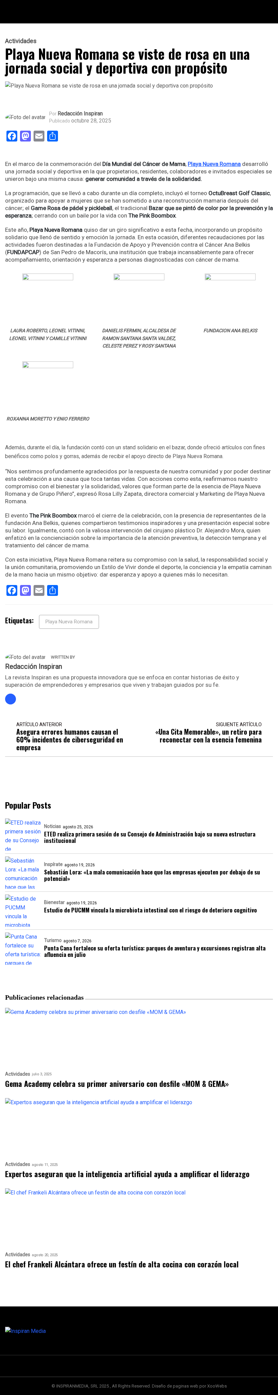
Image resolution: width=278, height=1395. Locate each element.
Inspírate (53, 864)
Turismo (53, 940)
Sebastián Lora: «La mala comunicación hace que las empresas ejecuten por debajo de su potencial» (152, 875)
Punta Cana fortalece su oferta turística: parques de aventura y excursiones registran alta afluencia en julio (154, 951)
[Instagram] (10, 699)
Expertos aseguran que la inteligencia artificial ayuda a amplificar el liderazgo (127, 1174)
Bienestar (54, 902)
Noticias (52, 826)
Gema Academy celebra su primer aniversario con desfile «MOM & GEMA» (117, 1083)
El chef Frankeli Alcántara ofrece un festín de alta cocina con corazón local (122, 1264)
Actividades (21, 41)
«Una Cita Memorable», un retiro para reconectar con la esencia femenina (208, 735)
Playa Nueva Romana (214, 164)
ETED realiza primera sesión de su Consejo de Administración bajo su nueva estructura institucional (149, 837)
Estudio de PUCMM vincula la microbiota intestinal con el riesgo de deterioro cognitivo (150, 910)
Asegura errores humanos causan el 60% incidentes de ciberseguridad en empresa (69, 739)
